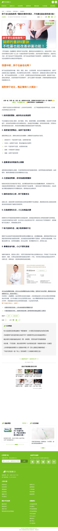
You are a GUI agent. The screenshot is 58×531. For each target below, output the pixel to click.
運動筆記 (32, 518)
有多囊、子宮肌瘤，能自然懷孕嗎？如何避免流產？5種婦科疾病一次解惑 (28, 343)
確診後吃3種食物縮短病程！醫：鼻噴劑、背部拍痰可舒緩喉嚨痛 (25, 339)
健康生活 (12, 6)
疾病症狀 (4, 6)
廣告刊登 (4, 509)
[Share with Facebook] (52, 17)
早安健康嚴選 (33, 509)
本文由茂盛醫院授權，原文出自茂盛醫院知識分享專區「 (19, 291)
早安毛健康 (33, 513)
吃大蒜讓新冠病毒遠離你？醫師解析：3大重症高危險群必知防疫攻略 (26, 331)
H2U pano (32, 516)
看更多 (24, 423)
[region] (29, 101)
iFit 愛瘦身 (32, 523)
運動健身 (36, 6)
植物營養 (32, 494)
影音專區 (52, 6)
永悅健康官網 (33, 504)
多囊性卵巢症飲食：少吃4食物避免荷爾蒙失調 (19, 307)
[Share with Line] (49, 17)
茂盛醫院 (22, 11)
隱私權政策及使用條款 (8, 511)
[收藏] (41, 17)
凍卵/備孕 (15, 315)
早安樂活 (4, 496)
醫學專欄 (15, 11)
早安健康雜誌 (33, 511)
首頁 (3, 11)
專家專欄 (8, 11)
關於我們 (4, 504)
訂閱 (24, 461)
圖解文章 (4, 494)
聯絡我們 (4, 506)
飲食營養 (20, 6)
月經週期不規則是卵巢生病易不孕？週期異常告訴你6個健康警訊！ (25, 335)
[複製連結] (55, 17)
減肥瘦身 (28, 6)
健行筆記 (32, 521)
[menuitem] (4, 6)
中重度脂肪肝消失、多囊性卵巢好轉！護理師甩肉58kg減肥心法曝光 (25, 311)
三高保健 (44, 6)
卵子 (9, 315)
